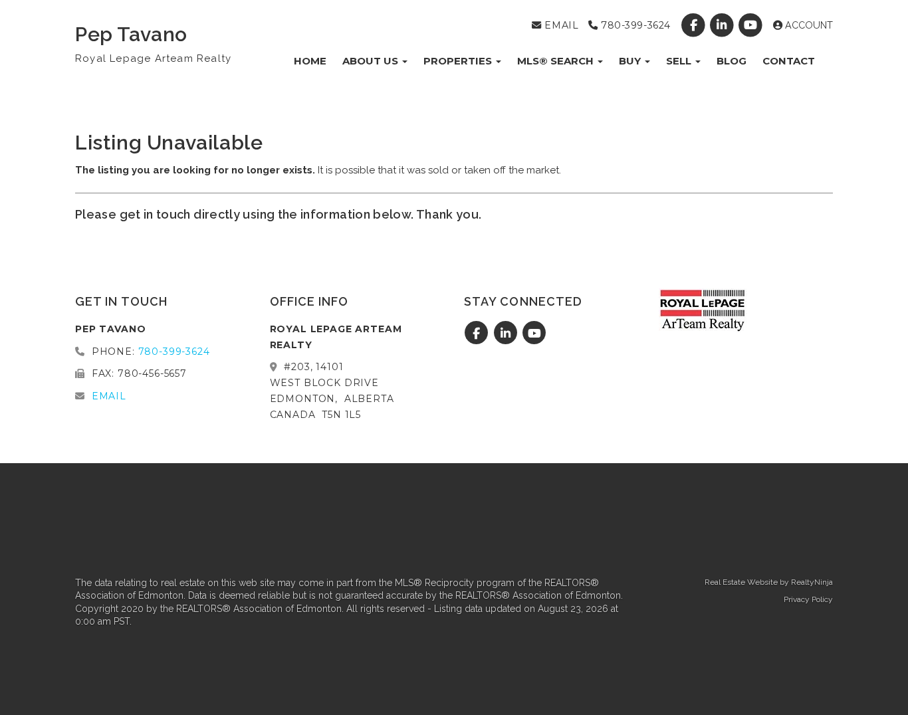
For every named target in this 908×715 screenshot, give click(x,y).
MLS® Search (556, 60)
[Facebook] (694, 25)
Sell (680, 60)
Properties (459, 60)
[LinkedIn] (723, 25)
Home (310, 60)
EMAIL (560, 25)
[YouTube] (752, 25)
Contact (788, 60)
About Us (371, 60)
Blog (731, 60)
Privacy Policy (808, 599)
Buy (631, 60)
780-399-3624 (634, 25)
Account (807, 25)
